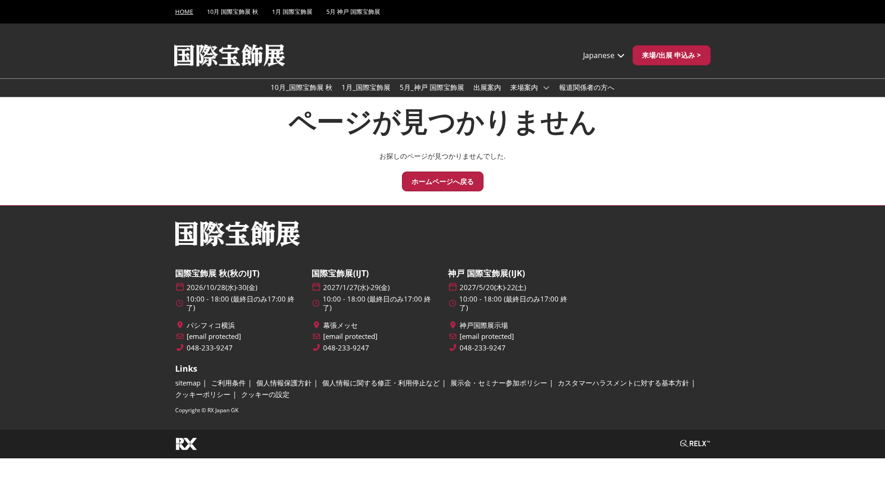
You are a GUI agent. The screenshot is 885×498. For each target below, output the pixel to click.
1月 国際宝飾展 (292, 11)
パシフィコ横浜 (211, 325)
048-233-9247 (210, 348)
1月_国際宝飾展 (366, 87)
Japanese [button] (599, 55)
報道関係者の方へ (586, 87)
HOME (184, 11)
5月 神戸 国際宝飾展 (353, 11)
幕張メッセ (340, 325)
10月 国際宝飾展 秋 (232, 11)
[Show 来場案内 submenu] (546, 87)
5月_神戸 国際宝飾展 (432, 87)
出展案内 (487, 87)
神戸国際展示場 (484, 325)
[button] (671, 55)
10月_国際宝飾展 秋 (301, 87)
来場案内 (525, 87)
